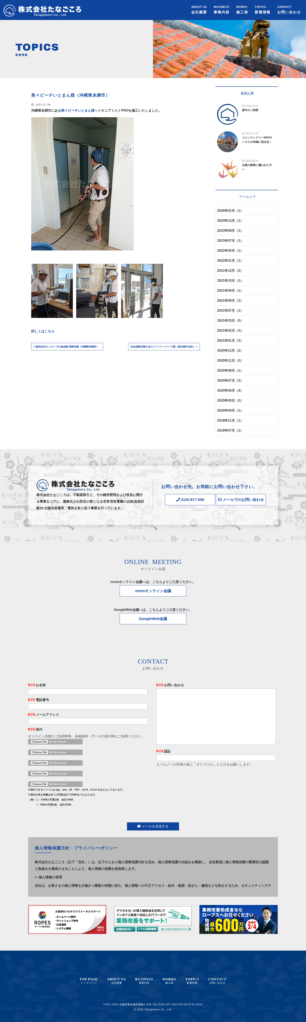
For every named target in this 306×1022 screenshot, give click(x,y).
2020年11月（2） (230, 360)
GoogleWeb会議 (153, 619)
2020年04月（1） (230, 410)
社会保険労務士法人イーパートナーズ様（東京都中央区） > (164, 346)
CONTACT (289, 9)
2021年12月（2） (230, 270)
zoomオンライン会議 (153, 591)
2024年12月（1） (230, 220)
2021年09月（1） (230, 290)
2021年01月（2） (230, 340)
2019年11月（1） (230, 420)
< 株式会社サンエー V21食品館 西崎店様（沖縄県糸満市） (66, 346)
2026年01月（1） (230, 210)
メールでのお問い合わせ (243, 500)
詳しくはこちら (43, 331)
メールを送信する (155, 826)
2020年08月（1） (230, 370)
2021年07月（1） (230, 310)
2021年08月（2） (230, 300)
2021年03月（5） (230, 320)
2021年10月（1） (230, 280)
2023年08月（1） (230, 230)
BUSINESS (222, 9)
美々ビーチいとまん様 (78, 110)
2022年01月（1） (230, 260)
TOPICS (263, 9)
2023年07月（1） (230, 240)
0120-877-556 (192, 500)
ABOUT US (199, 9)
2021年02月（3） (230, 330)
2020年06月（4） (230, 390)
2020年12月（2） (230, 350)
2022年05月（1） (230, 250)
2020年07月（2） (230, 380)
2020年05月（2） (230, 400)
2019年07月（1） (230, 430)
